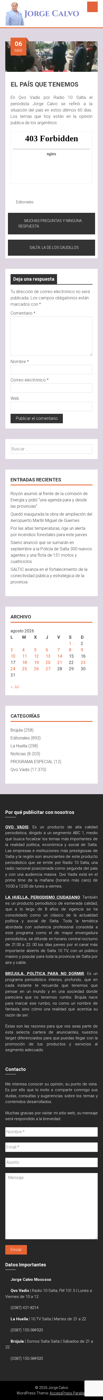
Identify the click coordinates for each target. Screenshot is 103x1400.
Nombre (20, 361)
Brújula (17, 730)
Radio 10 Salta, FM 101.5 (53, 1290)
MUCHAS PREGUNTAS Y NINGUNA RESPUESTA (50, 223)
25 (24, 668)
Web (15, 398)
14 (59, 656)
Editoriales (25, 202)
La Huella (19, 745)
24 (13, 668)
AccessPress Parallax (68, 1393)
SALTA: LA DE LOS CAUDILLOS (54, 247)
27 (48, 668)
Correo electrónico (30, 379)
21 (59, 662)
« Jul (15, 686)
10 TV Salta (41, 1319)
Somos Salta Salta (43, 1341)
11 (24, 656)
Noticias (18, 753)
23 (83, 662)
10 (13, 656)
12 (36, 656)
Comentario (23, 313)
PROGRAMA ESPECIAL (32, 761)
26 (36, 668)
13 (48, 656)
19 (36, 662)
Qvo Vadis (20, 769)
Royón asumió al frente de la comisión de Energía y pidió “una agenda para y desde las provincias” (49, 500)
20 (48, 662)
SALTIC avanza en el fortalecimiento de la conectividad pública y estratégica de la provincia (49, 576)
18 (24, 662)
